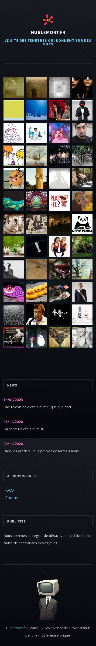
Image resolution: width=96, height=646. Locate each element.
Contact (12, 498)
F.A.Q (9, 490)
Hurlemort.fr (48, 32)
